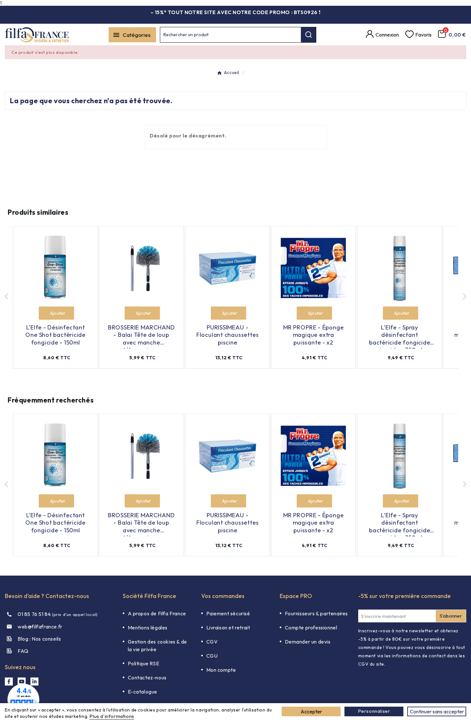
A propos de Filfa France (157, 613)
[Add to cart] (45, 313)
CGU (212, 655)
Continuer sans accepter (437, 711)
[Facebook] (9, 681)
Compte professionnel (311, 627)
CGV (212, 641)
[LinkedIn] (34, 681)
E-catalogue (143, 691)
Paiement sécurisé (228, 613)
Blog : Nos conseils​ (39, 639)
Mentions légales (148, 627)
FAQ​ (23, 651)
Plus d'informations (111, 716)
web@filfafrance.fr (40, 626)
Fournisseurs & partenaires (316, 613)
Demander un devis (308, 641)
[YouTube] (22, 681)
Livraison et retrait (228, 627)
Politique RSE (144, 663)
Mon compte (221, 670)
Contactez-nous (147, 677)
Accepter (311, 711)
